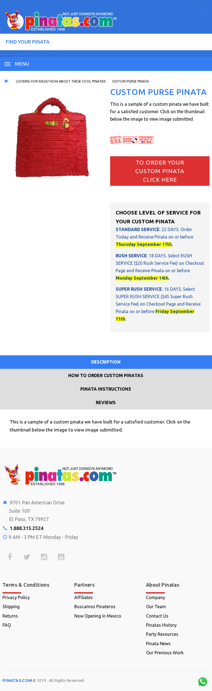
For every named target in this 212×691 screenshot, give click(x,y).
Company (155, 597)
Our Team (156, 606)
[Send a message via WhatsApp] (202, 681)
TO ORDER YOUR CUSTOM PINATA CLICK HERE (159, 171)
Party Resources (162, 634)
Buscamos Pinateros (94, 606)
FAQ (6, 625)
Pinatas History (161, 625)
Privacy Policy (16, 597)
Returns (10, 615)
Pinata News (158, 643)
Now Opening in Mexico (97, 615)
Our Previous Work (165, 652)
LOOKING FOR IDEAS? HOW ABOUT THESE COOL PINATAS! (61, 81)
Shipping (11, 606)
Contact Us (157, 615)
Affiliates (83, 597)
